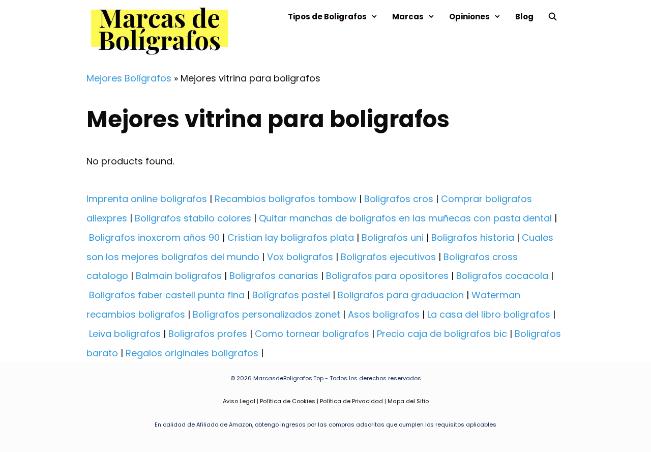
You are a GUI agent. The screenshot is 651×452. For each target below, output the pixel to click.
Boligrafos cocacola (502, 275)
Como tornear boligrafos (312, 333)
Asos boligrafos (384, 314)
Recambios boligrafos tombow (286, 198)
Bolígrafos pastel (291, 295)
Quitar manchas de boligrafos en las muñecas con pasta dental (405, 218)
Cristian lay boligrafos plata (290, 237)
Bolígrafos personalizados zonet (266, 314)
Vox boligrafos (300, 256)
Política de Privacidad (351, 401)
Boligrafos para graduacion (401, 295)
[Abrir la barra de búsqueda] (553, 16)
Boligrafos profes (207, 333)
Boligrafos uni (393, 237)
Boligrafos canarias (273, 275)
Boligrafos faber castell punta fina (167, 295)
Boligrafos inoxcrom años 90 (154, 237)
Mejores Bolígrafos (128, 78)
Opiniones (469, 16)
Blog (524, 16)
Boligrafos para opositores (387, 275)
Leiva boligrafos (125, 333)
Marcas (408, 16)
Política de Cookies (287, 401)
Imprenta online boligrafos (146, 198)
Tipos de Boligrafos (327, 16)
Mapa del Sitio (408, 401)
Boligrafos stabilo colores (193, 218)
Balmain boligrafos (179, 275)
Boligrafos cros (398, 198)
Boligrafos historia (472, 237)
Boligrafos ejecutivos (388, 256)
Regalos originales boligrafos (192, 353)
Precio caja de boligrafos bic (442, 333)
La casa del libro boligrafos (488, 314)
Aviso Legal (239, 401)
